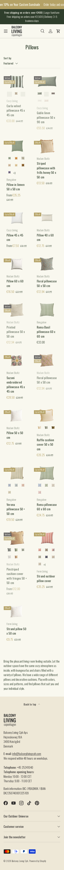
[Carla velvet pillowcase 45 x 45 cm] (17, 81)
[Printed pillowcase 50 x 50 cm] (17, 310)
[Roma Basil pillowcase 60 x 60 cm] (47, 310)
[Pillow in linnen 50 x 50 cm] (17, 146)
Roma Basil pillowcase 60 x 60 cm (46, 331)
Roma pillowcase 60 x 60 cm (47, 506)
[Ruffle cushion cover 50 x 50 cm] (47, 415)
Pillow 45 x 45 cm (15, 237)
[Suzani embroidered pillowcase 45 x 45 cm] (17, 360)
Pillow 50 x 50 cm (15, 435)
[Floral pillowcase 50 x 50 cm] (47, 263)
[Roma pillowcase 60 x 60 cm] (47, 473)
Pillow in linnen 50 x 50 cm (16, 186)
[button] (58, 31)
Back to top (30, 704)
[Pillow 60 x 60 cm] (17, 263)
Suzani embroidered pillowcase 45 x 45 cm (16, 385)
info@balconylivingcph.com (26, 753)
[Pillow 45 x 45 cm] (17, 217)
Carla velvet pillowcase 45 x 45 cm (16, 110)
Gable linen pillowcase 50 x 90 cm (46, 117)
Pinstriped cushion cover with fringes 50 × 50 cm (17, 576)
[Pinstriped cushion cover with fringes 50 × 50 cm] (17, 537)
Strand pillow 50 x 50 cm (16, 631)
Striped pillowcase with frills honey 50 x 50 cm (46, 170)
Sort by (7, 58)
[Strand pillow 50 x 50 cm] (17, 611)
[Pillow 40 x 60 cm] (47, 217)
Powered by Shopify (37, 861)
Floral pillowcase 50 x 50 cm (47, 283)
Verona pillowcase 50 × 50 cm (16, 509)
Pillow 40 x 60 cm (45, 237)
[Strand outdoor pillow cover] (47, 537)
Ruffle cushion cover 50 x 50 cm (45, 444)
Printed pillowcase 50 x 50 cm (16, 331)
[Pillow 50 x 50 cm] (17, 415)
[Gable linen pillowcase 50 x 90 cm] (47, 81)
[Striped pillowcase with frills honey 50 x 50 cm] (47, 146)
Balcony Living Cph (20, 861)
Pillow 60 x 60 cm (15, 283)
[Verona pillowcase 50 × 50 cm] (17, 473)
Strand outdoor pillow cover (46, 578)
